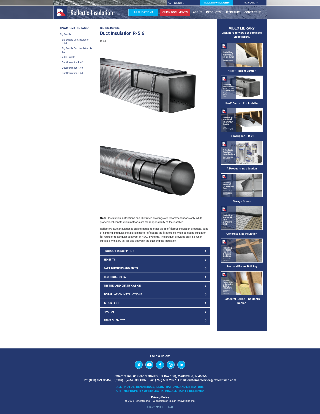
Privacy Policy (160, 397)
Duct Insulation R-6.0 (73, 73)
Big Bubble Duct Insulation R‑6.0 (75, 41)
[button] (155, 251)
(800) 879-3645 (99, 380)
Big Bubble (65, 34)
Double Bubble (67, 57)
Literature (232, 12)
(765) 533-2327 (165, 380)
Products (213, 12)
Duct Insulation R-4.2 (73, 62)
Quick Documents (175, 12)
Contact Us (252, 12)
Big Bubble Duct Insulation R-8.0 (77, 50)
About (197, 12)
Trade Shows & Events (217, 3)
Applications (143, 12)
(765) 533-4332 (136, 380)
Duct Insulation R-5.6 (73, 67)
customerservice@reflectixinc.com (211, 380)
